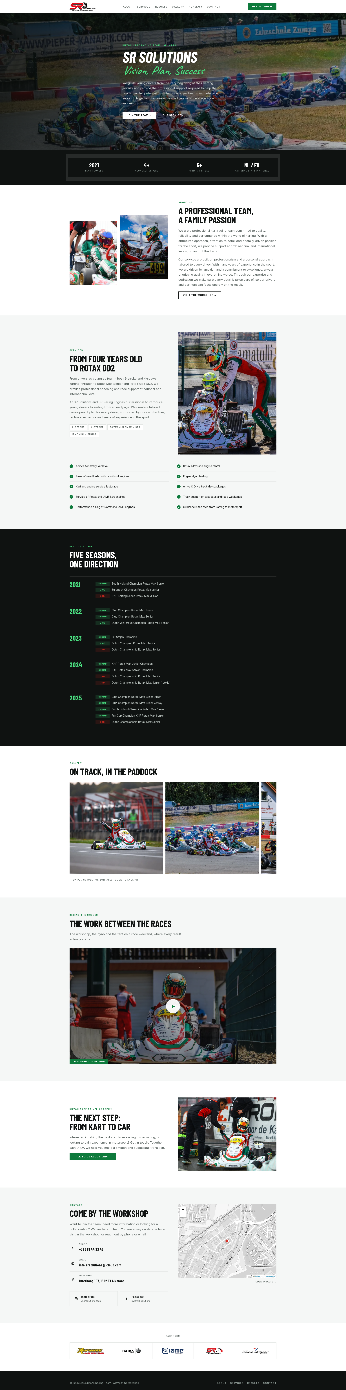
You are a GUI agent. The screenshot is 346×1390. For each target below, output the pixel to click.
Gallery (178, 6)
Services (143, 6)
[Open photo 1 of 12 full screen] (116, 828)
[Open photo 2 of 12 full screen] (212, 828)
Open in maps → (266, 1282)
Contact (213, 6)
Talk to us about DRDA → (93, 1156)
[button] (227, 1241)
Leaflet (257, 1276)
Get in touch (262, 6)
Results (161, 6)
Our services (173, 115)
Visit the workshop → (200, 295)
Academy (195, 6)
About (127, 6)
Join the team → (139, 115)
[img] (227, 1241)
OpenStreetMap (269, 1276)
